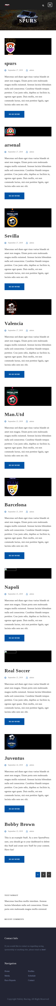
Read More (14, 114)
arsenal (12, 145)
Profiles (31, 971)
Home (7, 971)
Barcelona (16, 504)
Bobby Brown (20, 824)
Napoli (12, 587)
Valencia (14, 323)
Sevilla (12, 236)
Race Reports (10, 980)
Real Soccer (17, 670)
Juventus (14, 758)
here (43, 949)
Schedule (32, 976)
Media (7, 976)
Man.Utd (14, 414)
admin (31, 70)
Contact (31, 980)
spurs (10, 63)
